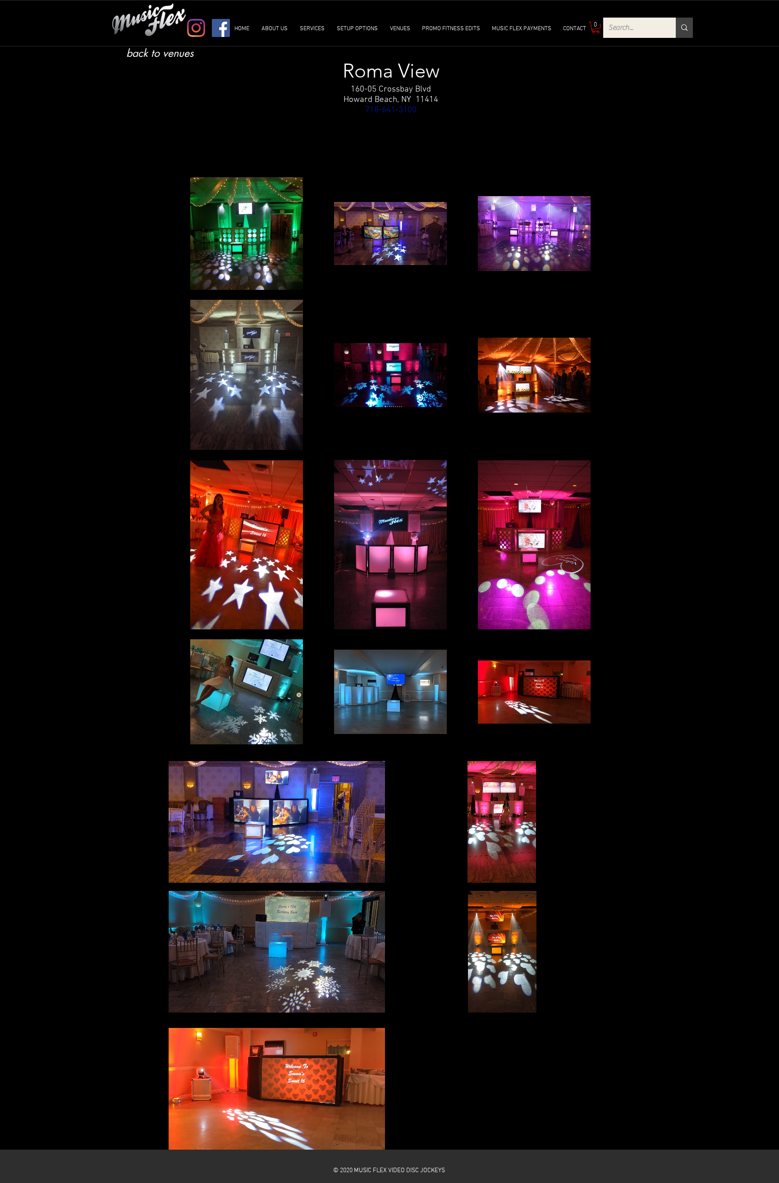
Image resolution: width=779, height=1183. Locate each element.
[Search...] (684, 28)
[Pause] (180, 870)
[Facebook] (221, 28)
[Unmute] (196, 870)
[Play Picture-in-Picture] (357, 870)
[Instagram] (196, 28)
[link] (596, 27)
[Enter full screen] (373, 870)
